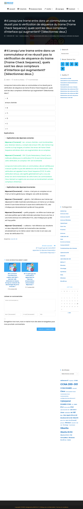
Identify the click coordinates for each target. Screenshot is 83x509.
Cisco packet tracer (71, 391)
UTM (70, 435)
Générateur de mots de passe (69, 95)
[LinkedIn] (72, 64)
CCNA (76, 380)
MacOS (75, 418)
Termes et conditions (62, 507)
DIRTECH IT (36, 507)
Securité (73, 422)
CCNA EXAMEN (66, 388)
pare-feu (62, 420)
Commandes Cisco (65, 394)
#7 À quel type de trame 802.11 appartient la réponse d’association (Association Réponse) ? (30, 279)
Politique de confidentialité (47, 507)
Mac (61, 415)
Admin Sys (63, 211)
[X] (63, 64)
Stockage (63, 268)
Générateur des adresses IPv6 (69, 91)
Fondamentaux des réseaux (68, 248)
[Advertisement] (69, 126)
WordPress (63, 281)
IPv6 (72, 407)
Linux (62, 412)
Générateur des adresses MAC (69, 93)
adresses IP (64, 380)
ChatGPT (74, 388)
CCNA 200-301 (13, 239)
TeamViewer (72, 425)
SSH (61, 425)
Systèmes (63, 271)
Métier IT (62, 262)
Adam (8, 80)
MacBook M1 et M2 (66, 418)
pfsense (62, 422)
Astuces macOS (65, 217)
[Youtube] (76, 64)
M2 (72, 412)
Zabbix (69, 440)
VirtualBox (64, 438)
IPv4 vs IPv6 (67, 407)
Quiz (61, 239)
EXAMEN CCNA (65, 404)
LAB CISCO (73, 410)
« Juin (69, 312)
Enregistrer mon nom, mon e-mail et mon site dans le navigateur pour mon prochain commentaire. (29, 323)
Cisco (62, 391)
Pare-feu (63, 226)
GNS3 (75, 404)
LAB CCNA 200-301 (65, 259)
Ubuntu (64, 428)
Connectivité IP (64, 245)
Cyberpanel (65, 401)
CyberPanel (63, 223)
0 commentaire (33, 80)
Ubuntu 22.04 (66, 432)
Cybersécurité (64, 252)
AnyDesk (71, 380)
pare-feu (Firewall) (71, 420)
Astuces (62, 233)
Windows (63, 278)
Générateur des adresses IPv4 (69, 89)
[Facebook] (67, 64)
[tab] (29, 100)
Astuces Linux (64, 214)
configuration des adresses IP (67, 398)
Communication (64, 396)
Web (61, 275)
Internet (62, 256)
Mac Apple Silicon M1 (70, 415)
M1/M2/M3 (67, 412)
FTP (72, 404)
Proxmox (62, 229)
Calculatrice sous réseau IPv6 (69, 80)
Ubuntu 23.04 (64, 435)
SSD (77, 422)
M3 (74, 412)
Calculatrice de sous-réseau (68, 87)
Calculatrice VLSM (65, 78)
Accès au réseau (19, 80)
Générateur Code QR (66, 97)
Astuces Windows (65, 220)
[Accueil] (4, 36)
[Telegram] (63, 69)
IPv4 (62, 407)
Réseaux (62, 265)
